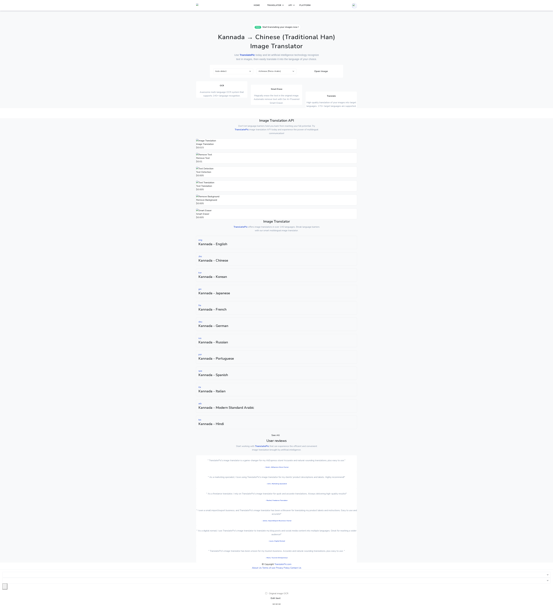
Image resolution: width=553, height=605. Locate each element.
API (290, 5)
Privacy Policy (283, 567)
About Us (257, 567)
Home (257, 5)
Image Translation (205, 144)
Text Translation (204, 186)
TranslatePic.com (282, 564)
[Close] (4, 586)
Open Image (321, 71)
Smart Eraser (202, 214)
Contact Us (295, 567)
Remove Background (206, 200)
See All (275, 435)
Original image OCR (278, 593)
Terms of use (268, 567)
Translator (274, 5)
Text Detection (203, 172)
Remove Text (203, 158)
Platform (305, 5)
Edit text (276, 598)
